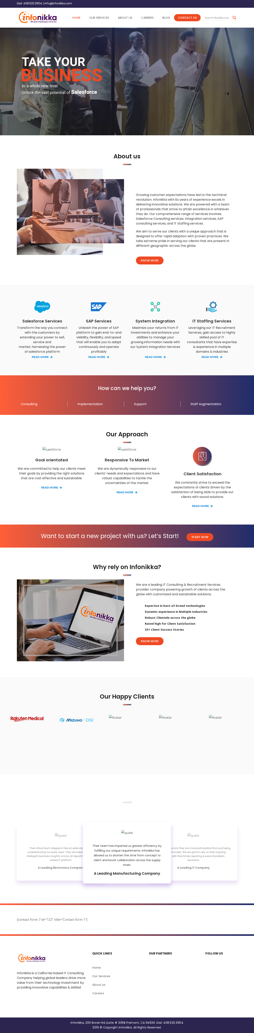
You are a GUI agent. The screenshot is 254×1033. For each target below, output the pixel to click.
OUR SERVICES (99, 17)
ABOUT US (125, 17)
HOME (76, 17)
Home (96, 968)
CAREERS (147, 17)
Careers (98, 993)
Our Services (101, 976)
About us (98, 985)
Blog (166, 17)
